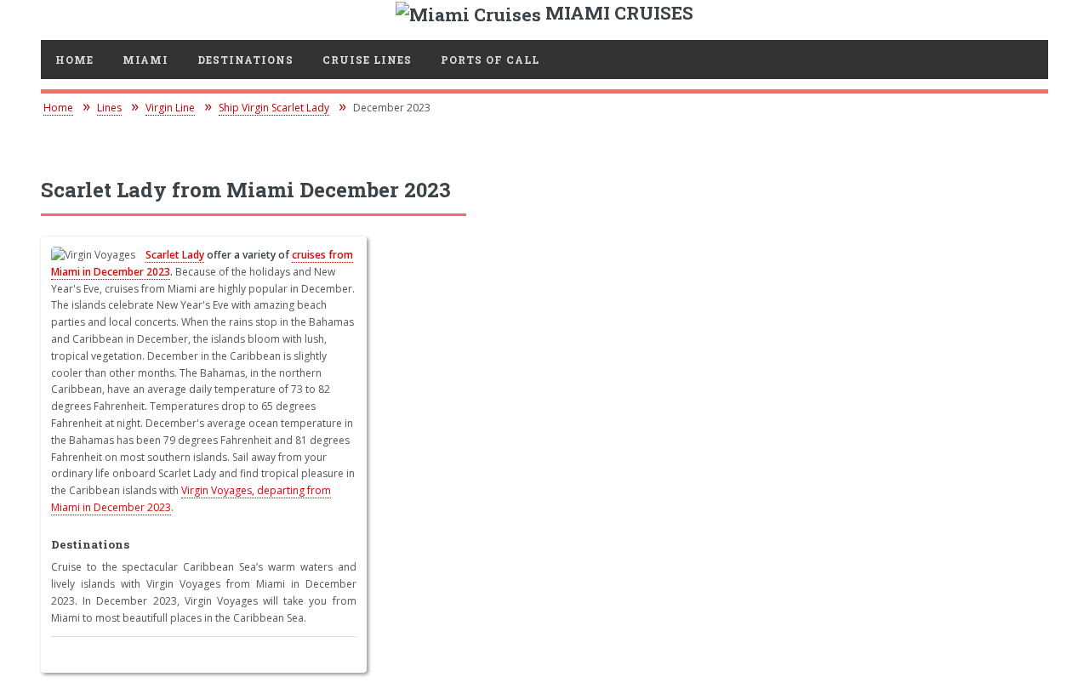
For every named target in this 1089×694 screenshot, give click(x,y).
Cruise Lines (367, 59)
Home (74, 59)
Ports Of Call (490, 59)
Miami (145, 59)
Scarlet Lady (174, 254)
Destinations (245, 59)
